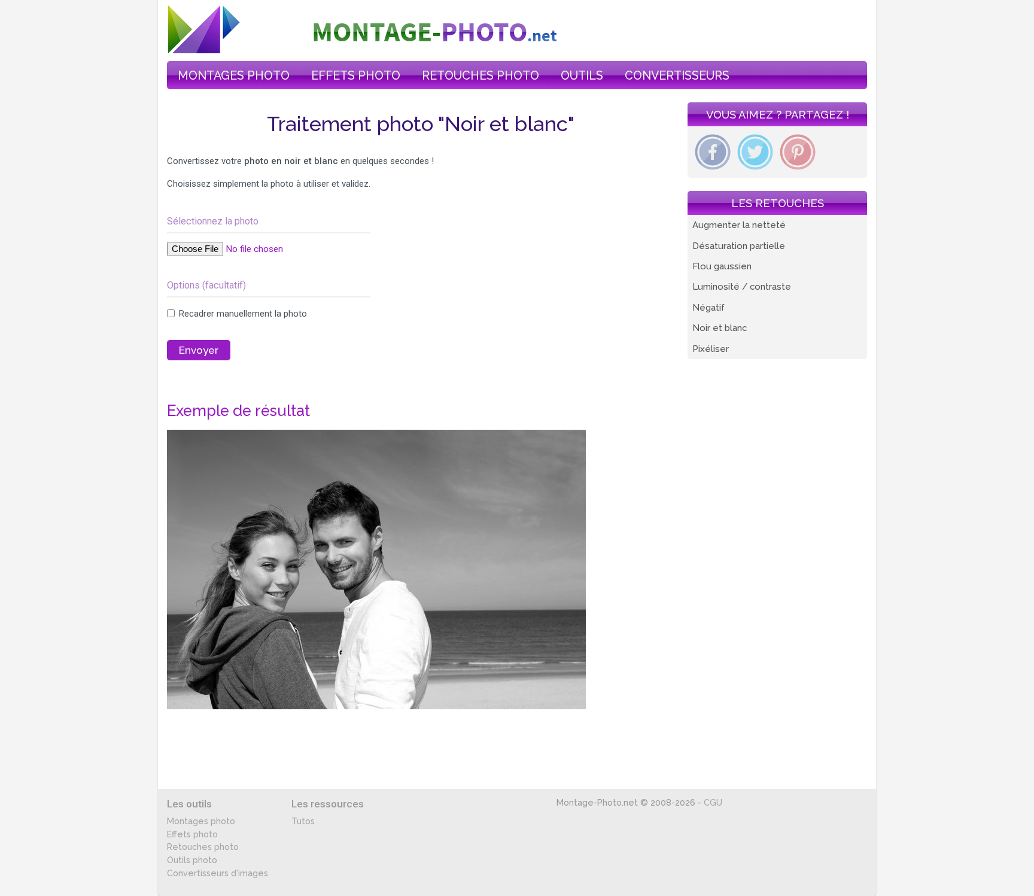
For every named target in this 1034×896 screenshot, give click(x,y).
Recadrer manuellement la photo (242, 313)
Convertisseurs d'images (217, 873)
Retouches (480, 75)
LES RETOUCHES (777, 203)
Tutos (303, 821)
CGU (713, 802)
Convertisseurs (677, 75)
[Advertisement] (490, 299)
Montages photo (201, 821)
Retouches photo (203, 847)
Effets (355, 75)
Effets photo (192, 834)
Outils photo (192, 860)
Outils (582, 75)
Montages (234, 75)
